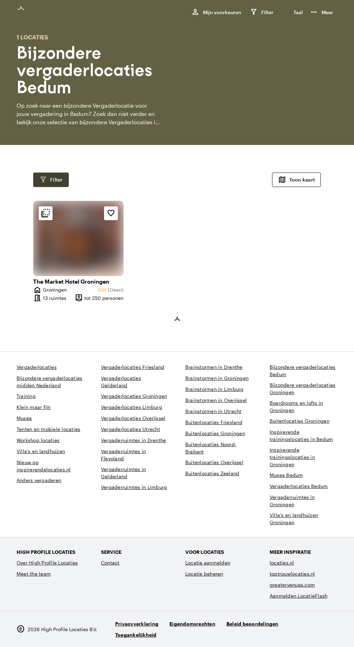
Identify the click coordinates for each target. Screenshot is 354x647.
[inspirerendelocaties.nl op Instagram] (292, 632)
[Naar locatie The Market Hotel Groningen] (78, 238)
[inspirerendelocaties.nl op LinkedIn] (330, 632)
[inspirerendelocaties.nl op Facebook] (311, 632)
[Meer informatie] (46, 213)
